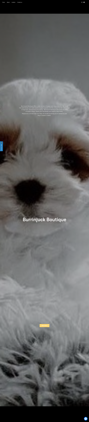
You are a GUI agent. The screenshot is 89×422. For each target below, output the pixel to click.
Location (13, 2)
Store (3, 2)
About (8, 2)
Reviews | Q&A (1, 147)
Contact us (19, 2)
